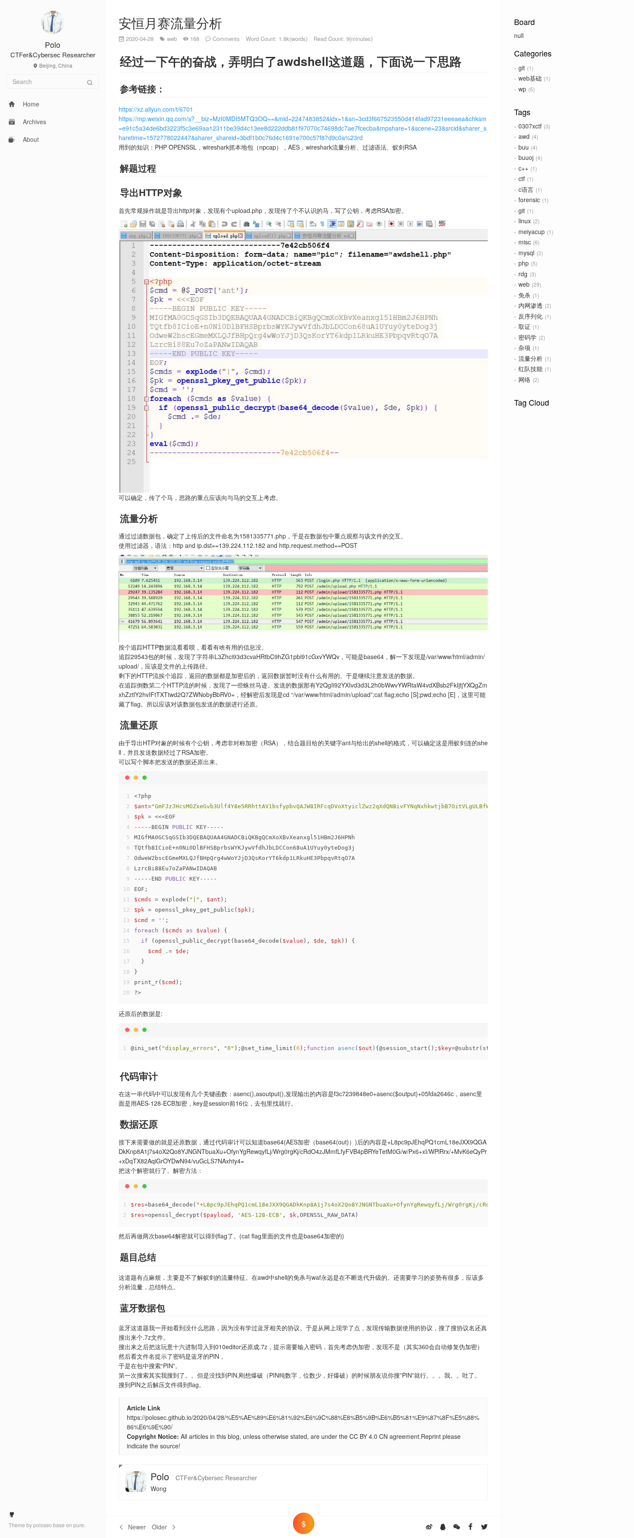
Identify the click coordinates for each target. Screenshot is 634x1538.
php (523, 263)
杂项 (524, 347)
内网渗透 (530, 305)
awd (524, 136)
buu (523, 147)
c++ (523, 168)
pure (78, 1525)
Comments (226, 38)
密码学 (527, 337)
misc (524, 242)
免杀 (524, 295)
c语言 (526, 189)
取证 (524, 326)
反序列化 (530, 316)
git (521, 67)
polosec (43, 1525)
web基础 (530, 78)
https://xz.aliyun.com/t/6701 (156, 109)
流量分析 (530, 358)
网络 (524, 379)
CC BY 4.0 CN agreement (383, 1436)
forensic (529, 199)
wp (522, 88)
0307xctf (530, 126)
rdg (522, 273)
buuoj (526, 157)
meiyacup (531, 231)
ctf (521, 178)
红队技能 (530, 368)
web (524, 284)
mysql (526, 252)
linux (524, 220)
